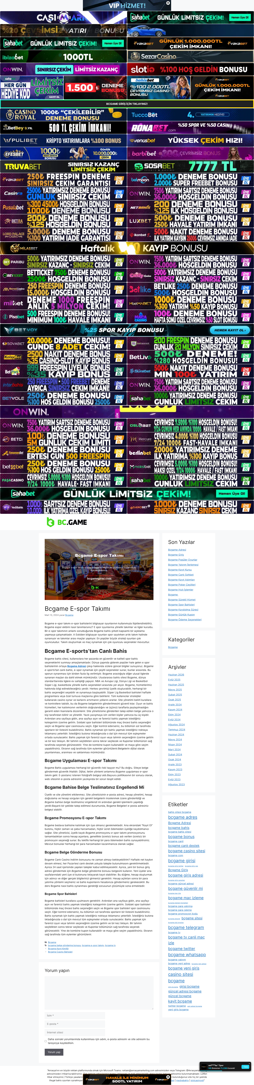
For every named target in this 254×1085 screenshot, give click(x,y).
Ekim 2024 (174, 714)
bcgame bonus (181, 836)
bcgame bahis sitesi (179, 831)
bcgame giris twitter (175, 866)
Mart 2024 (174, 749)
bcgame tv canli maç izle (186, 940)
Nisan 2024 (175, 744)
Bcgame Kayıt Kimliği (58, 948)
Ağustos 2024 (176, 724)
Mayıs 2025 (175, 689)
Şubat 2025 (175, 694)
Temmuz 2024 (176, 729)
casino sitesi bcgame (180, 977)
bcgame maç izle (174, 893)
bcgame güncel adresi (181, 883)
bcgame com (175, 855)
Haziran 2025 (176, 684)
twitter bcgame (177, 1005)
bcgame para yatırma (180, 906)
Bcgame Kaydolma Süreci (183, 609)
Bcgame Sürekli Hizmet (181, 599)
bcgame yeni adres (179, 963)
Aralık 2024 (175, 704)
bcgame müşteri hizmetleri (178, 903)
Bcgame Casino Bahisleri (60, 952)
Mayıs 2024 (175, 739)
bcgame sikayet (174, 919)
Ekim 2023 (174, 774)
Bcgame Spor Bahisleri (181, 604)
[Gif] (127, 248)
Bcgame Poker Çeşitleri (181, 584)
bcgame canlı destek (183, 845)
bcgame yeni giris (183, 968)
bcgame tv (110, 945)
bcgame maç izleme (186, 897)
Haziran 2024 (176, 734)
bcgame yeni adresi (199, 964)
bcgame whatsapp (187, 954)
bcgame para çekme (180, 910)
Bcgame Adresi (177, 549)
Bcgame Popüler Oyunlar (182, 559)
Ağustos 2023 (176, 784)
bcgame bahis (178, 828)
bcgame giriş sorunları (176, 880)
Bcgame (52, 942)
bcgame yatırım (177, 959)
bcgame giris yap (191, 866)
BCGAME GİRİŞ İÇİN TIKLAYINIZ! (127, 103)
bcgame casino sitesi (186, 851)
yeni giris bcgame (178, 1009)
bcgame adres (182, 817)
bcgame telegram (186, 927)
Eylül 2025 (174, 679)
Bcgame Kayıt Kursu (180, 569)
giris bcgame (173, 987)
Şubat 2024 (175, 754)
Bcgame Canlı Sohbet (181, 574)
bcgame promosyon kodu (183, 913)
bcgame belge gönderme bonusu (64, 945)
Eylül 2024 (174, 719)
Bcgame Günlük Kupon (181, 614)
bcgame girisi (181, 860)
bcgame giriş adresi (185, 875)
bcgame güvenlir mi (185, 888)
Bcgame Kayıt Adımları (181, 579)
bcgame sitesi (192, 918)
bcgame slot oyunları (176, 923)
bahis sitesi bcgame (179, 812)
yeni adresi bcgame (194, 1006)
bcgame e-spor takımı (93, 945)
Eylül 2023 (174, 779)
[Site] (63, 180)
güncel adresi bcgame (185, 991)
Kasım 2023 (175, 769)
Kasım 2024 (175, 709)
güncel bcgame (179, 996)
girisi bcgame (189, 986)
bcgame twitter (181, 948)
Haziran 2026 (176, 674)
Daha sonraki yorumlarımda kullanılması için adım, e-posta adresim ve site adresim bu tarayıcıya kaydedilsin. (99, 1041)
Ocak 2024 (174, 759)
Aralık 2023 (175, 764)
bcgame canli (175, 841)
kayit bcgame (180, 1001)
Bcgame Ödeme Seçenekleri (185, 619)
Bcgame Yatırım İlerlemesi (183, 564)
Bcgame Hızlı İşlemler (180, 589)
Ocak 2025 (174, 699)
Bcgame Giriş (176, 554)
